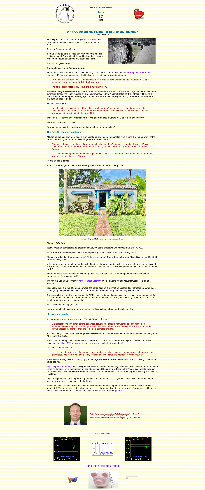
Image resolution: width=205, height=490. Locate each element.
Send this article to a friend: (102, 465)
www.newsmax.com (102, 434)
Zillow (120, 239)
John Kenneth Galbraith (90, 281)
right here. (118, 391)
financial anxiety (88, 39)
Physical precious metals (58, 366)
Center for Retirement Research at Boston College (111, 91)
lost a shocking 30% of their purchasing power (74, 343)
